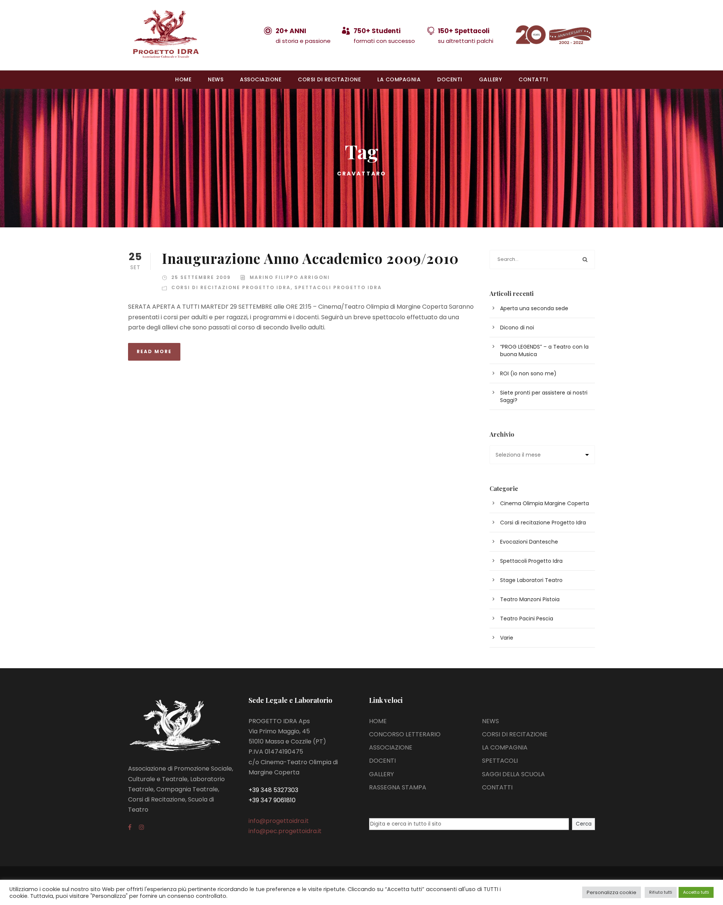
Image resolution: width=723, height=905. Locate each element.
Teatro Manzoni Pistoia (530, 599)
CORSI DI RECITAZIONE (329, 79)
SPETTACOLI (500, 760)
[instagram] (141, 827)
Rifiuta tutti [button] (660, 892)
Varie (506, 637)
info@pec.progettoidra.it (285, 831)
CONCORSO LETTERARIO (405, 734)
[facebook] (129, 827)
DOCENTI (449, 79)
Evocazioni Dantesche (529, 541)
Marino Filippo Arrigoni (290, 277)
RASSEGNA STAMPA (397, 787)
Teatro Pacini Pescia (526, 618)
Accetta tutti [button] (696, 892)
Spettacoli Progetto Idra (338, 287)
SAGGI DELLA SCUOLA (513, 774)
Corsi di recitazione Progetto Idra (231, 287)
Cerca (584, 823)
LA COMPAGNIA (399, 79)
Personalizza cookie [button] (611, 892)
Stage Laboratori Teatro (531, 580)
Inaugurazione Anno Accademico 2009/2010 (310, 258)
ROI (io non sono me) (528, 373)
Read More (154, 351)
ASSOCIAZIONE (260, 79)
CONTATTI (533, 79)
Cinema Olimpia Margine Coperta (544, 503)
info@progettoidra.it (279, 821)
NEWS (215, 79)
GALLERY (490, 79)
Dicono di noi (517, 327)
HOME (183, 79)
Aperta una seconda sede (534, 308)
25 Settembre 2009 (201, 277)
